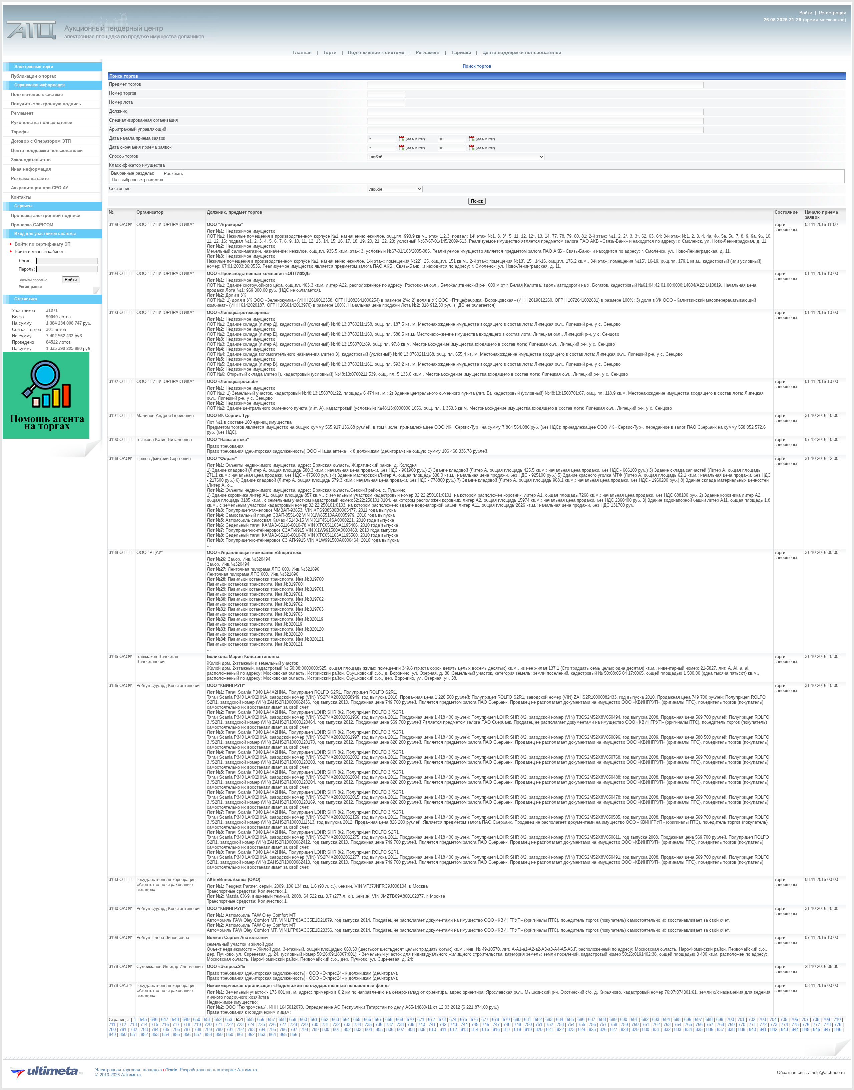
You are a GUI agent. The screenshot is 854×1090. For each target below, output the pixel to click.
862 (251, 1034)
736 (378, 1024)
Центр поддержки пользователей (521, 52)
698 (709, 1019)
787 (186, 1029)
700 (730, 1019)
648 (175, 1019)
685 (570, 1019)
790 (219, 1029)
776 (805, 1024)
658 (282, 1019)
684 (559, 1019)
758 (613, 1024)
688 (602, 1019)
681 (527, 1019)
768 (720, 1024)
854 (165, 1034)
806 (389, 1029)
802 (347, 1029)
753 (560, 1024)
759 (624, 1024)
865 (283, 1034)
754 (570, 1024)
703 (762, 1019)
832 (667, 1029)
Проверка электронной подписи (45, 215)
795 (272, 1029)
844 (795, 1029)
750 (528, 1024)
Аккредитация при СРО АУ (39, 187)
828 (624, 1029)
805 (379, 1029)
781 (122, 1029)
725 (261, 1024)
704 (773, 1019)
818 (517, 1029)
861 (240, 1034)
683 (548, 1019)
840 (752, 1029)
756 (592, 1024)
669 (399, 1019)
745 (474, 1024)
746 (485, 1024)
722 (229, 1024)
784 (154, 1029)
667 (378, 1019)
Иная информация (31, 169)
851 (133, 1034)
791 (229, 1029)
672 (431, 1019)
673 (442, 1019)
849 (112, 1034)
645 (143, 1019)
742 (442, 1024)
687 (591, 1019)
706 (794, 1019)
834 (688, 1029)
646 (153, 1019)
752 (549, 1024)
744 (464, 1024)
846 (816, 1029)
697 (698, 1019)
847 (827, 1029)
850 (122, 1034)
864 (272, 1034)
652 (218, 1019)
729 (304, 1024)
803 (357, 1029)
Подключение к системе (376, 52)
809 (421, 1029)
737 (389, 1024)
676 (474, 1019)
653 (228, 1019)
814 (474, 1029)
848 (837, 1029)
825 (592, 1029)
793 (251, 1029)
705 (783, 1019)
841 (763, 1029)
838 (731, 1029)
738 (400, 1024)
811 (443, 1029)
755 (581, 1024)
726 (272, 1024)
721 (218, 1024)
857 (197, 1034)
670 (410, 1019)
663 (335, 1019)
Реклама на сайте (30, 178)
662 (324, 1019)
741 (432, 1024)
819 (528, 1029)
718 (186, 1024)
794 (261, 1029)
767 (709, 1024)
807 (400, 1029)
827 (613, 1029)
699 (719, 1019)
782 (133, 1029)
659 (292, 1019)
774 (784, 1024)
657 (271, 1019)
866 (293, 1034)
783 (144, 1029)
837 (720, 1029)
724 (250, 1024)
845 (805, 1029)
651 (207, 1019)
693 (655, 1019)
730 (314, 1024)
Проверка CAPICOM (32, 224)
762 (656, 1024)
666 (367, 1019)
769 (731, 1024)
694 (666, 1019)
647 (164, 1019)
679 (506, 1019)
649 (185, 1019)
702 (751, 1019)
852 (144, 1034)
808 (411, 1029)
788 (197, 1029)
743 (453, 1024)
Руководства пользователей (41, 122)
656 (260, 1019)
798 (304, 1029)
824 (581, 1029)
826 (602, 1029)
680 (516, 1019)
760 (634, 1024)
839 (741, 1029)
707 (805, 1019)
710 (837, 1019)
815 (485, 1029)
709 (826, 1019)
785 (165, 1029)
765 (688, 1024)
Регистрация (832, 12)
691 (634, 1019)
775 (795, 1024)
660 (303, 1019)
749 (517, 1024)
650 (196, 1019)
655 (250, 1019)
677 (484, 1019)
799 (315, 1029)
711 (112, 1024)
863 (261, 1034)
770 (741, 1024)
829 (634, 1029)
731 (325, 1024)
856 (186, 1034)
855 (176, 1034)
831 (656, 1029)
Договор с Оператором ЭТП (41, 141)
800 (325, 1029)
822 (560, 1029)
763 (667, 1024)
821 (549, 1029)
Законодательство (31, 159)
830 (645, 1029)
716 (165, 1024)
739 (410, 1024)
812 (453, 1029)
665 (356, 1019)
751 (538, 1024)
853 (154, 1034)
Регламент (428, 52)
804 (368, 1029)
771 (752, 1024)
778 (827, 1024)
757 (602, 1024)
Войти (806, 12)
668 (388, 1019)
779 (837, 1024)
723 (240, 1024)
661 (314, 1019)
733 (346, 1024)
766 (699, 1024)
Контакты (21, 197)
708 (815, 1019)
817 (506, 1029)
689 (612, 1019)
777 (816, 1024)
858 (208, 1034)
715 (154, 1024)
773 (773, 1024)
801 (336, 1029)
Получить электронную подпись (46, 103)
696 (687, 1019)
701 (741, 1019)
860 (229, 1034)
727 (282, 1024)
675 (463, 1019)
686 (580, 1019)
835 (699, 1029)
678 (495, 1019)
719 (197, 1024)
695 (677, 1019)
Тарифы (461, 52)
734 (357, 1024)
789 (208, 1029)
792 (240, 1029)
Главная (302, 52)
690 (623, 1019)
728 (293, 1024)
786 (176, 1029)
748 (506, 1024)
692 (645, 1019)
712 (122, 1024)
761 (645, 1024)
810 (432, 1029)
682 (538, 1019)
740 (421, 1024)
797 (293, 1029)
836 (709, 1029)
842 (773, 1029)
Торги (330, 52)
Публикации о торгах (33, 76)
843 (784, 1029)
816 (496, 1029)
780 (112, 1029)
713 (133, 1024)
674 (452, 1019)
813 (464, 1029)
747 (496, 1024)
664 (346, 1019)
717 (175, 1024)
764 (677, 1024)
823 (570, 1029)
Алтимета (247, 1069)
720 (207, 1024)
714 (143, 1024)
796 (283, 1029)
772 (763, 1024)
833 (677, 1029)
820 (538, 1029)
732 (336, 1024)
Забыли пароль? (33, 280)
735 (368, 1024)
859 (219, 1034)
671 (420, 1019)
